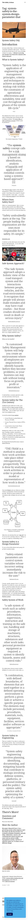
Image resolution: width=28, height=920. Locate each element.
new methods (15, 415)
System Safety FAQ (11, 40)
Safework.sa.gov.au (14, 664)
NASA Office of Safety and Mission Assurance (12, 120)
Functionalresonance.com (14, 486)
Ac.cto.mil (14, 800)
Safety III (21, 535)
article (10, 190)
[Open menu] (25, 2)
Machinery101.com (14, 579)
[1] (13, 182)
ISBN (6, 881)
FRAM (9, 490)
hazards (13, 166)
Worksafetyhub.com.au (14, 390)
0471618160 (11, 881)
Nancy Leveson (14, 407)
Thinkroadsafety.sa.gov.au (14, 321)
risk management (10, 153)
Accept (9, 914)
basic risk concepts (11, 196)
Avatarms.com (6, 239)
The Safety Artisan (8, 2)
